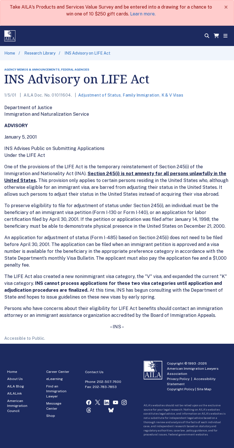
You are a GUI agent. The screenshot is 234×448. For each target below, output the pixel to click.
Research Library (39, 53)
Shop (50, 416)
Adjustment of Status (99, 95)
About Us (15, 379)
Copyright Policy (180, 389)
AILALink (14, 393)
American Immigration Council (17, 406)
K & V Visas (172, 95)
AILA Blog (15, 386)
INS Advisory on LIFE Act (87, 53)
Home (9, 53)
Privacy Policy (178, 379)
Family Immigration (141, 95)
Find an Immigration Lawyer (56, 391)
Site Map (204, 389)
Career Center (57, 372)
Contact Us (94, 372)
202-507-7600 (109, 382)
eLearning (54, 379)
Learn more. (143, 14)
